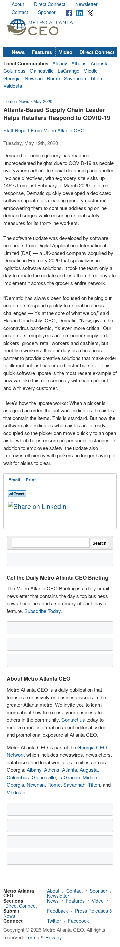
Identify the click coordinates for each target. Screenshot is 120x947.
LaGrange (68, 70)
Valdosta (12, 85)
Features (42, 52)
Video (65, 52)
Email (14, 479)
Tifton (96, 78)
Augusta (100, 63)
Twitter (54, 920)
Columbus (14, 70)
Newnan (34, 78)
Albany (59, 63)
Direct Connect (49, 4)
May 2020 (42, 101)
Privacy (53, 937)
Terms (32, 937)
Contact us (73, 719)
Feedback (57, 910)
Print (31, 479)
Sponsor (47, 12)
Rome (53, 78)
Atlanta (69, 769)
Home (9, 101)
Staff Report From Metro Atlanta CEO (44, 130)
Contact (20, 12)
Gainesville (42, 70)
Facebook (78, 920)
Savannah (75, 78)
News (18, 52)
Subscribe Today (42, 610)
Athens (79, 63)
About (18, 4)
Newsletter (86, 4)
